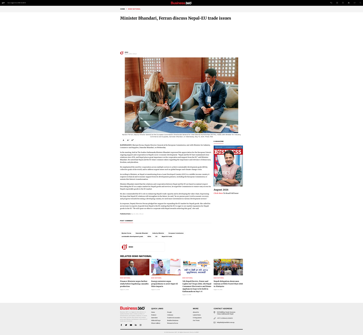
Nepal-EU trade (167, 236)
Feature (153, 315)
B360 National (125, 278)
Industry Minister (158, 233)
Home (122, 9)
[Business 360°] (181, 3)
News (153, 312)
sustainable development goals (132, 236)
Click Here (218, 193)
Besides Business (172, 320)
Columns (170, 315)
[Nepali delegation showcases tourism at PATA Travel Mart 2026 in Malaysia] (228, 267)
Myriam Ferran (126, 233)
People (169, 312)
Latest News (197, 315)
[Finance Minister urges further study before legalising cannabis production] (134, 267)
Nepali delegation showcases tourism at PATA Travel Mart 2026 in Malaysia (228, 283)
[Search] (360, 3)
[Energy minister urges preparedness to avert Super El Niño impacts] (166, 267)
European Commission (176, 233)
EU (156, 236)
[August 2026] (228, 166)
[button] (331, 2)
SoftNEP (196, 332)
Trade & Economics (173, 318)
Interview (154, 318)
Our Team (196, 320)
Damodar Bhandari (142, 233)
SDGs (149, 236)
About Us (196, 312)
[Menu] (3, 3)
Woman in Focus (172, 323)
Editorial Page (156, 320)
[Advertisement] (181, 36)
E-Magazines (197, 318)
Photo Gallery (155, 323)
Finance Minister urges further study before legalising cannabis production (134, 283)
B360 (126, 52)
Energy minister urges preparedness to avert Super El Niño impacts (164, 283)
